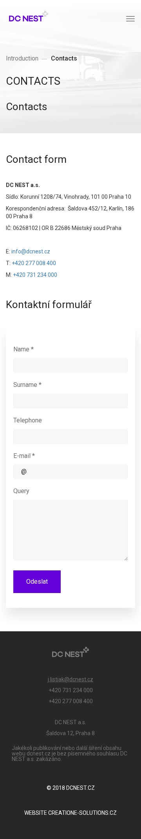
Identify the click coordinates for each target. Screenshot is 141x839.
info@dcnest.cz (30, 251)
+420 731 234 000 (35, 275)
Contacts (64, 58)
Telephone (27, 420)
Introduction (22, 58)
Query (21, 491)
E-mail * (24, 456)
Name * (23, 349)
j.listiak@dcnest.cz (70, 679)
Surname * (27, 384)
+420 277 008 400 (34, 263)
